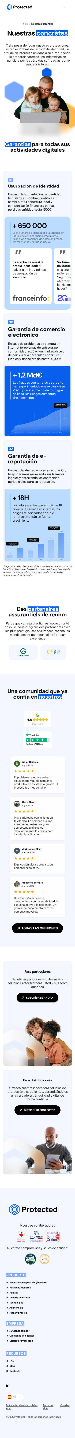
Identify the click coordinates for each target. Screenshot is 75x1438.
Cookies (64, 1405)
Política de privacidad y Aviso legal (22, 1407)
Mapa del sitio (48, 1407)
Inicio (25, 23)
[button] (14, 1397)
